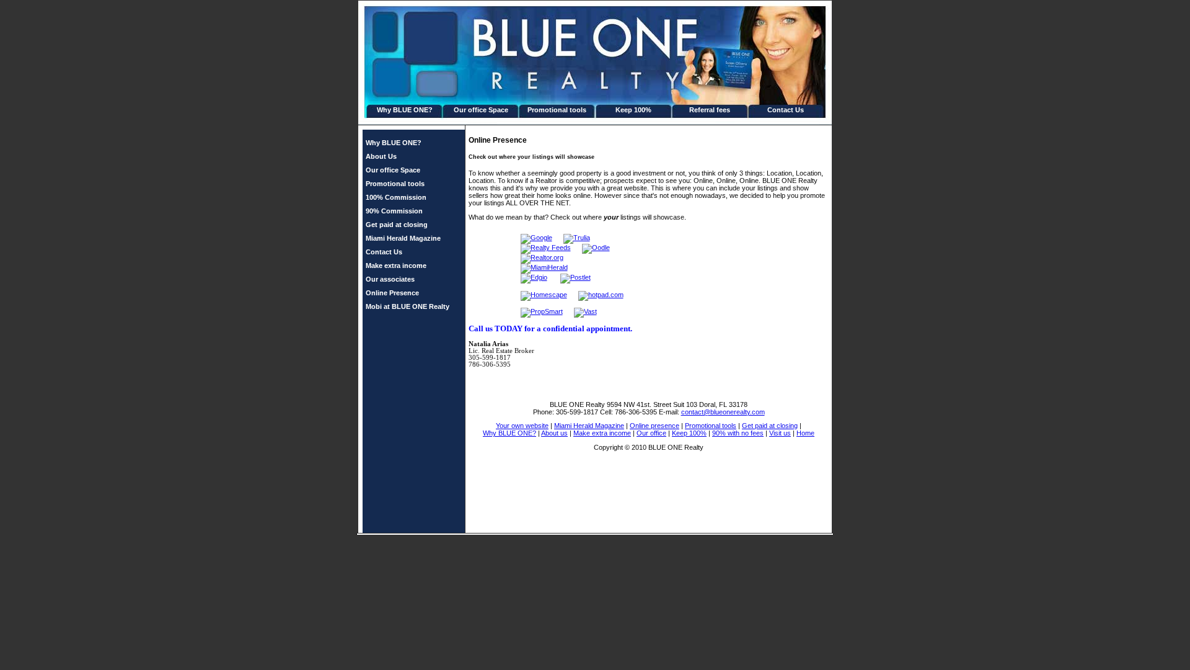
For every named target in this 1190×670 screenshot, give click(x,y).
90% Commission (394, 211)
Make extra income (396, 265)
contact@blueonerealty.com (723, 412)
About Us (381, 156)
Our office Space (481, 110)
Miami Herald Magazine (403, 238)
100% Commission (396, 197)
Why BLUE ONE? (405, 110)
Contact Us (785, 110)
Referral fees (709, 110)
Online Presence (392, 293)
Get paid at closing (397, 224)
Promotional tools (556, 110)
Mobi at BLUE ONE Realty (407, 306)
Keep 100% (633, 110)
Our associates (390, 279)
